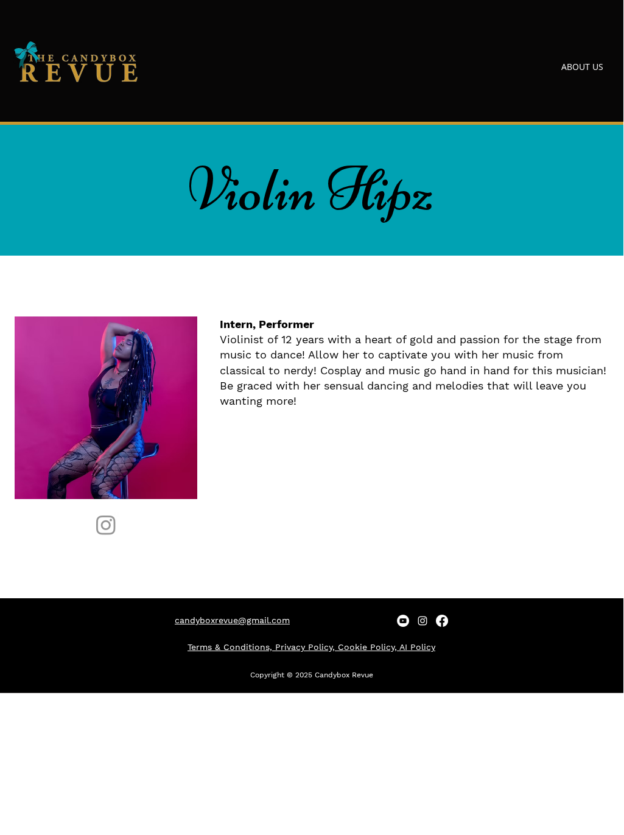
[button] (526, 66)
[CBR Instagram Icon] (422, 621)
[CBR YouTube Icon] (403, 621)
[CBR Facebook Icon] (442, 621)
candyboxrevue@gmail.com (232, 620)
